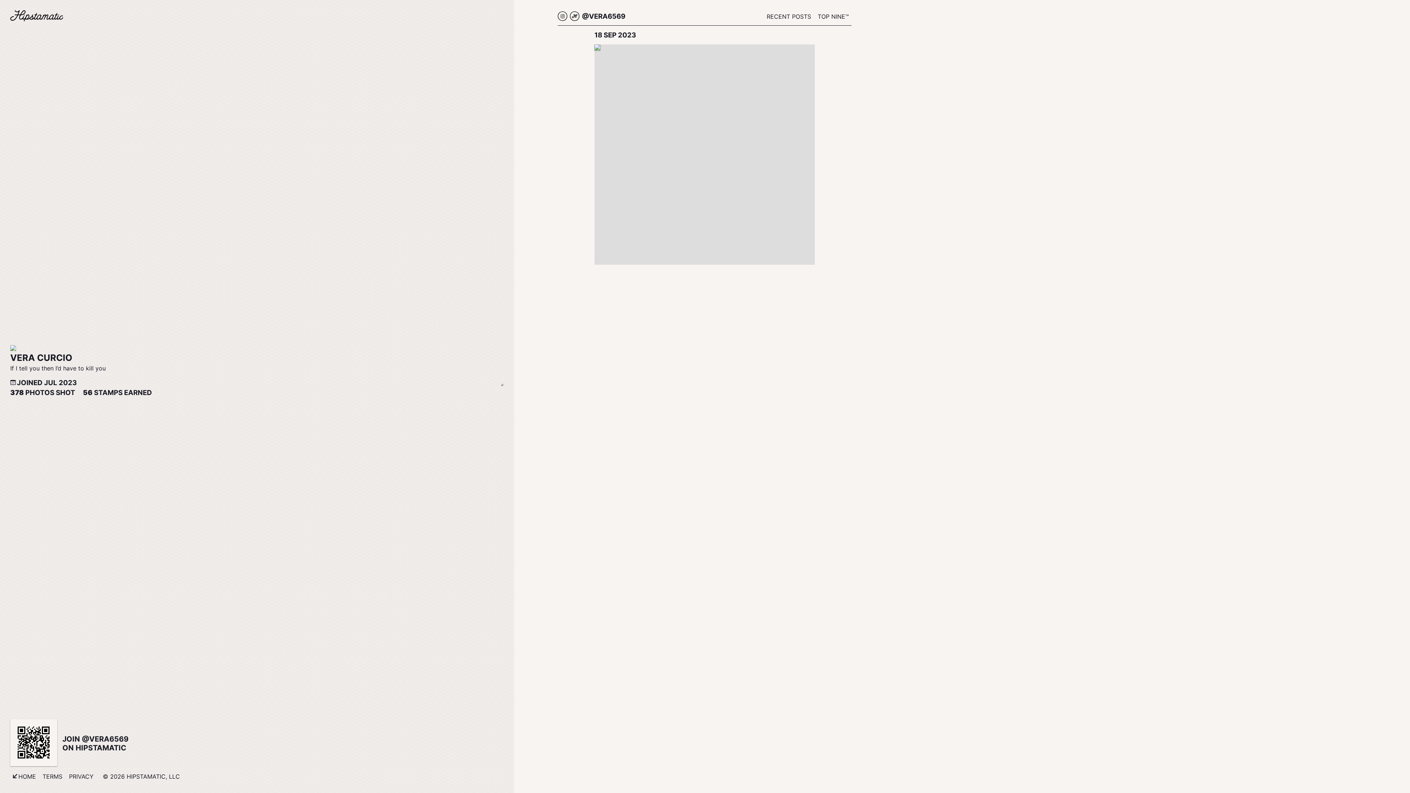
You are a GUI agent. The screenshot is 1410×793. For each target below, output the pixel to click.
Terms (52, 776)
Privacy (81, 776)
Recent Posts (789, 16)
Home (27, 776)
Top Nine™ (833, 16)
